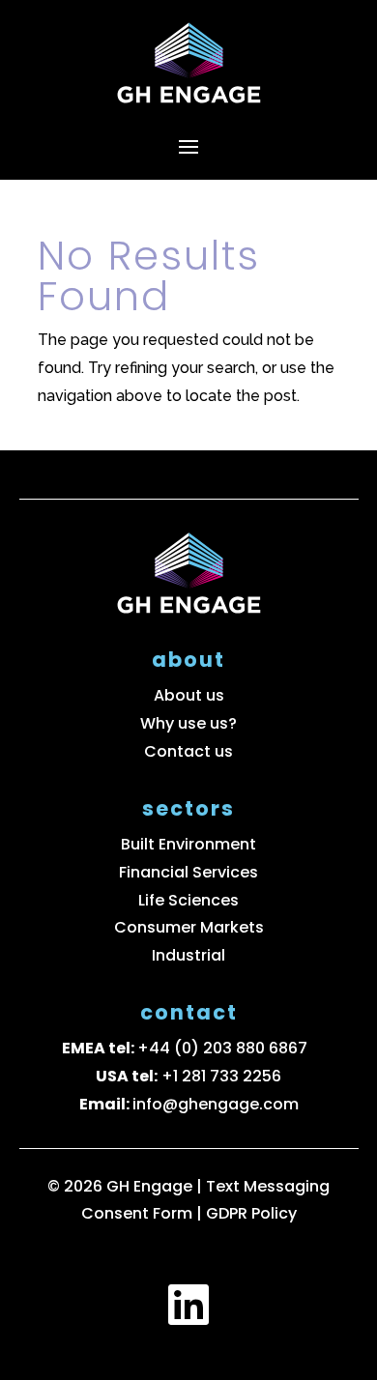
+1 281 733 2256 (221, 1076)
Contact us (188, 751)
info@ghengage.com (215, 1104)
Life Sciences (188, 900)
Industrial (188, 955)
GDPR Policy (251, 1213)
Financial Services (188, 872)
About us (189, 695)
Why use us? (188, 723)
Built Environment (188, 844)
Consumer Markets (189, 927)
